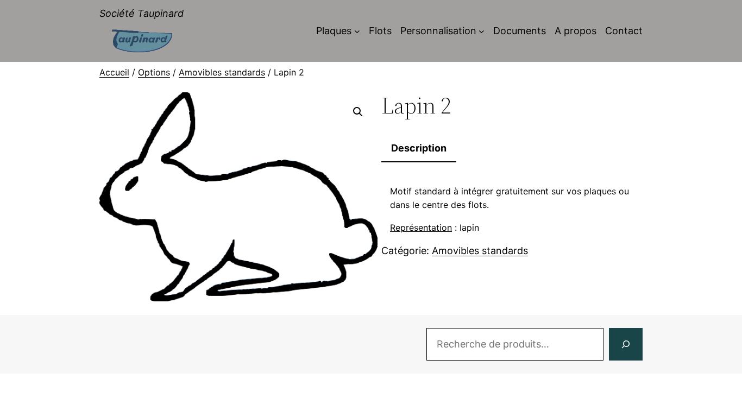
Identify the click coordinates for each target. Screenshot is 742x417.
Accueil (114, 72)
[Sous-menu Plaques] (357, 31)
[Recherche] (626, 344)
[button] (358, 112)
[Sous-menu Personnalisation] (482, 31)
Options (154, 72)
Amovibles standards (222, 72)
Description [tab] (419, 148)
